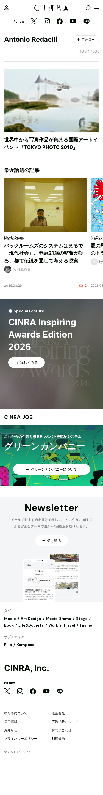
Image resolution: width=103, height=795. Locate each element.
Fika (8, 645)
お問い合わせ (61, 730)
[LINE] (86, 21)
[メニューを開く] (96, 8)
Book (9, 625)
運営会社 (58, 713)
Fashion (87, 625)
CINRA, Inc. (26, 668)
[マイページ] (6, 8)
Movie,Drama (58, 618)
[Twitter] (34, 21)
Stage (82, 618)
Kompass (25, 645)
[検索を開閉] (88, 8)
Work (53, 625)
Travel (69, 625)
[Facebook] (60, 21)
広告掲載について (65, 722)
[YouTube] (73, 22)
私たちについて (15, 713)
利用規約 (58, 739)
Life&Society (31, 625)
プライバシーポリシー (20, 739)
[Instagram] (47, 21)
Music (10, 618)
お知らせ (10, 730)
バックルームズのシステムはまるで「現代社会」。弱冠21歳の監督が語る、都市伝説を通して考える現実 (44, 253)
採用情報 (10, 722)
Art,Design (31, 618)
